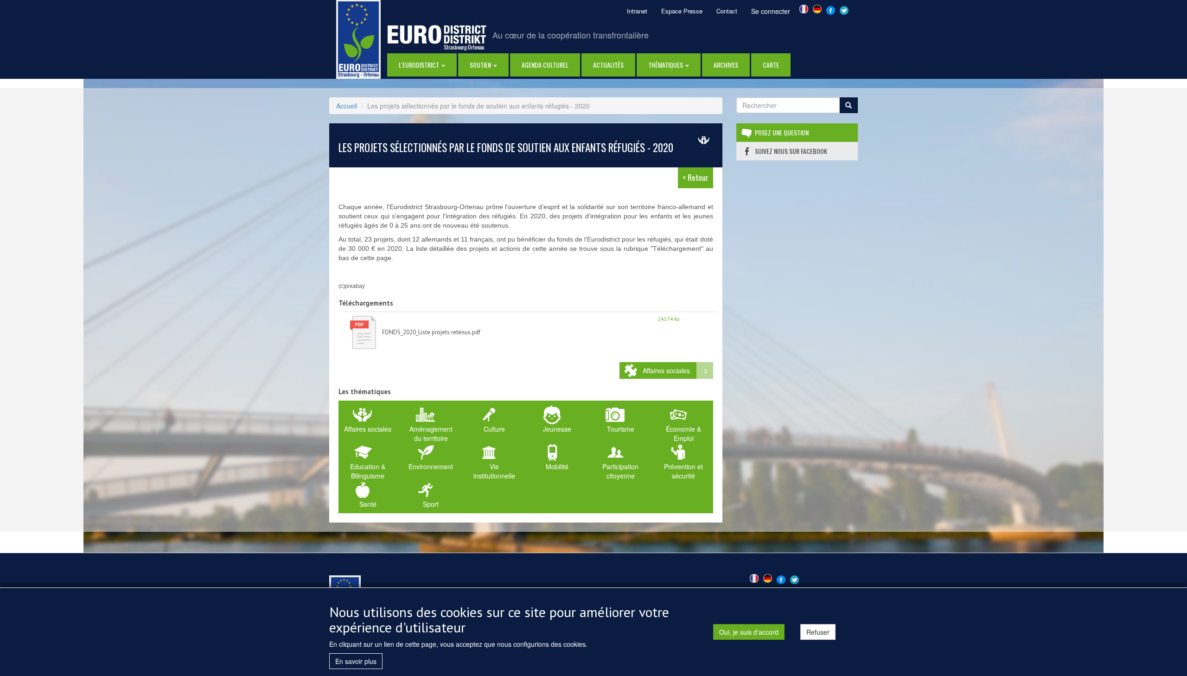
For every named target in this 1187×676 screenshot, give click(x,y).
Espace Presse (681, 10)
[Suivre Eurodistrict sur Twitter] (844, 9)
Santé (368, 504)
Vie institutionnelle (494, 471)
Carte (771, 65)
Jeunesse (557, 429)
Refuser (818, 632)
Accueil (346, 105)
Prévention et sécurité (683, 471)
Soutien (481, 65)
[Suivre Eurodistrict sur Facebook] (830, 9)
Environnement (430, 466)
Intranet (637, 10)
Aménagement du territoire (431, 433)
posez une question (782, 132)
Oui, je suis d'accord (749, 632)
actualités (608, 65)
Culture (494, 429)
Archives (726, 65)
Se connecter (770, 11)
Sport (431, 504)
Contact (726, 10)
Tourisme (620, 429)
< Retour (695, 177)
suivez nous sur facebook (791, 151)
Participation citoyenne (620, 471)
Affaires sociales (666, 370)
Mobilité (557, 466)
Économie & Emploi (683, 433)
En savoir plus (356, 661)
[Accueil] (358, 38)
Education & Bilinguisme (367, 471)
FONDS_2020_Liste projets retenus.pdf (431, 332)
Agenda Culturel (545, 65)
